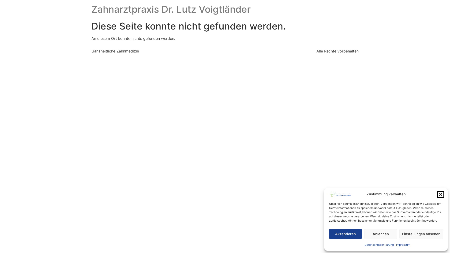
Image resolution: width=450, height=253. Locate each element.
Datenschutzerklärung (379, 244)
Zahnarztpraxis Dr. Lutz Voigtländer (171, 9)
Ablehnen (381, 234)
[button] (440, 194)
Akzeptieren (345, 234)
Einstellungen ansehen (421, 234)
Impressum (403, 244)
